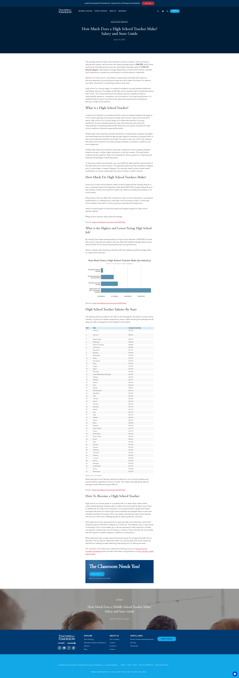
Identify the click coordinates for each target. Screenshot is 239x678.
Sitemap (123, 665)
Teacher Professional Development (142, 639)
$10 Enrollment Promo (118, 672)
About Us (113, 11)
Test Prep (133, 643)
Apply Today (166, 639)
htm (123, 222)
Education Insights (119, 22)
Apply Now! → (96, 574)
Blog (85, 649)
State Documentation (146, 665)
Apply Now (148, 3)
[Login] (163, 11)
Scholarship (134, 646)
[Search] (167, 11)
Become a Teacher (85, 11)
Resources (122, 11)
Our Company (114, 639)
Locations (113, 646)
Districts (86, 646)
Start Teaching (89, 639)
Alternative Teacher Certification (95, 643)
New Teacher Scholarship (137, 672)
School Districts (100, 11)
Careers (112, 649)
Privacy (134, 665)
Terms (129, 665)
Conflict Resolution (161, 665)
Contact (112, 643)
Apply (175, 11)
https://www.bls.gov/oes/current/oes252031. (107, 222)
